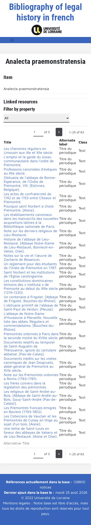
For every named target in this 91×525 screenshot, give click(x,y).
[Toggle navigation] (12, 40)
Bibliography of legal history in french (45, 12)
